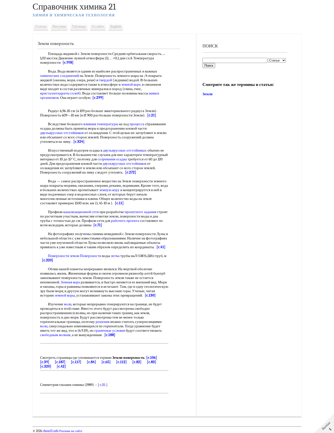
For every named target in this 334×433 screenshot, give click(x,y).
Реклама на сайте (70, 431)
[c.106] (151, 357)
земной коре (131, 84)
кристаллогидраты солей (59, 93)
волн (67, 304)
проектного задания (140, 212)
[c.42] (61, 366)
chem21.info (50, 431)
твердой (105, 80)
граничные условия (109, 330)
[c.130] (150, 295)
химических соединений (59, 75)
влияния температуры (100, 124)
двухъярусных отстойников (62, 133)
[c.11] (119, 203)
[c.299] (98, 97)
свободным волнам (55, 335)
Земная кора (70, 282)
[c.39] (44, 362)
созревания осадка (112, 159)
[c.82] (137, 362)
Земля (207, 94)
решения (103, 322)
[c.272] (130, 172)
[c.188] (109, 335)
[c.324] (79, 141)
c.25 (102, 384)
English (115, 26)
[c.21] (151, 115)
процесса (137, 124)
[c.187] (60, 362)
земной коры (65, 295)
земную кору (109, 190)
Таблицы (79, 26)
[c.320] (47, 260)
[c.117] (76, 362)
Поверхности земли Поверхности (74, 256)
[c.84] (91, 362)
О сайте (98, 26)
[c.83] (151, 362)
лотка (115, 256)
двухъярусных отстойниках (125, 150)
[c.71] (97, 225)
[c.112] (121, 362)
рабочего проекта (125, 220)
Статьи (40, 26)
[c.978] (68, 62)
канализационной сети (81, 212)
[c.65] (106, 362)
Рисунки (59, 26)
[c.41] (161, 247)
